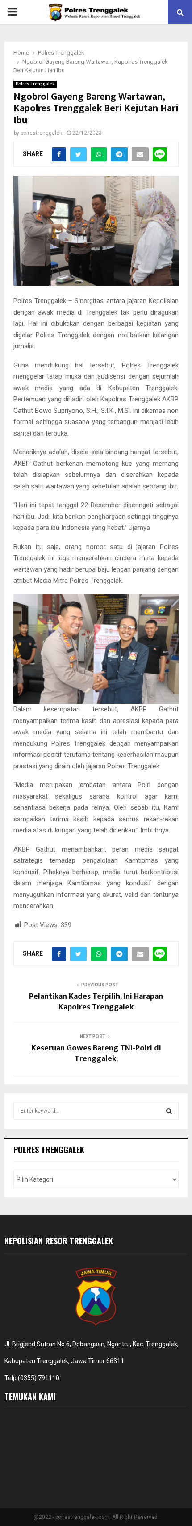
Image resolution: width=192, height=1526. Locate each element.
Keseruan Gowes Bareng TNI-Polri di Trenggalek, (96, 1054)
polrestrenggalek (41, 133)
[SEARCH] (169, 1111)
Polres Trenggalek (35, 83)
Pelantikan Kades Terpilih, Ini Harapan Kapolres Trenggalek (96, 1002)
